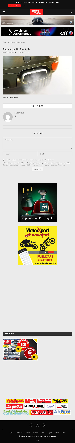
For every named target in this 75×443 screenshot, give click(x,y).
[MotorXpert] (60, 401)
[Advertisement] (17, 298)
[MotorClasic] (34, 406)
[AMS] (30, 401)
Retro (43, 433)
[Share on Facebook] (35, 106)
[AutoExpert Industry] (62, 412)
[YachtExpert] (50, 406)
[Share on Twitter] (37, 106)
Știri (11, 433)
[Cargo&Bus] (14, 406)
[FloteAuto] (44, 401)
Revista (34, 2)
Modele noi (19, 433)
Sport (50, 433)
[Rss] (44, 425)
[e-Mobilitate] (16, 412)
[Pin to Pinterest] (40, 106)
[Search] (71, 12)
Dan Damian (12, 52)
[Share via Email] (42, 106)
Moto (57, 433)
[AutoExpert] (15, 401)
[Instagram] (37, 425)
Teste (28, 433)
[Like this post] (33, 106)
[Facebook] (30, 425)
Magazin (35, 433)
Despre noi (27, 2)
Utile (63, 433)
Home (4, 42)
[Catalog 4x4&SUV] (41, 412)
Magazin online (54, 2)
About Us (19, 2)
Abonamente (43, 2)
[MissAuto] (62, 406)
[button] (23, 5)
